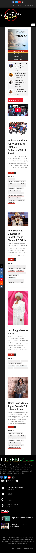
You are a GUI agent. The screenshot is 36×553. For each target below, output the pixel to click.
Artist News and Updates (18, 51)
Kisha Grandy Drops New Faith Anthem (20, 82)
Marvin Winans (12, 277)
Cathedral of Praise (20, 186)
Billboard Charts (18, 59)
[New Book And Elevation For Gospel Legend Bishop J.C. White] (18, 219)
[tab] (18, 51)
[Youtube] (19, 2)
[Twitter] (16, 2)
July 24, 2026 (19, 69)
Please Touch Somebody (14, 197)
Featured (10, 499)
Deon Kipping (20, 440)
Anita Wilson (19, 433)
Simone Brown (21, 200)
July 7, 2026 (18, 86)
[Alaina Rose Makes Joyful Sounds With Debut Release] (18, 387)
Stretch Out (11, 202)
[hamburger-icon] (33, 24)
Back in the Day (18, 53)
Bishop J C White (20, 265)
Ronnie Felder (12, 200)
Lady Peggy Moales (21, 365)
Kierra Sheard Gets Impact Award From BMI (21, 66)
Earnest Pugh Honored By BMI (20, 91)
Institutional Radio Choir (14, 190)
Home (14, 5)
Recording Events (12, 504)
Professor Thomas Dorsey (21, 368)
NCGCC (10, 368)
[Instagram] (23, 2)
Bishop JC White (21, 183)
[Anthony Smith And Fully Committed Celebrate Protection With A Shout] (18, 127)
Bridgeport (11, 186)
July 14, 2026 (19, 77)
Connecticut (11, 188)
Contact (20, 5)
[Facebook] (13, 2)
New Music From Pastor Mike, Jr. (20, 74)
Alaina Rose (11, 179)
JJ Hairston (22, 273)
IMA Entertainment (13, 273)
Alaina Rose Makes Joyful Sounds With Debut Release (18, 406)
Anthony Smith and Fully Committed (17, 181)
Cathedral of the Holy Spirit (15, 363)
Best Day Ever (12, 183)
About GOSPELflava (29, 5)
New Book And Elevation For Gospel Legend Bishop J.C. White (17, 235)
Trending (9, 493)
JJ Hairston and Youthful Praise (15, 193)
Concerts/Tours (18, 56)
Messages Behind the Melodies (15, 195)
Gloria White (19, 188)
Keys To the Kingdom (13, 275)
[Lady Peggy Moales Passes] (18, 308)
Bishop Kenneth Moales (14, 361)
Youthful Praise (20, 282)
